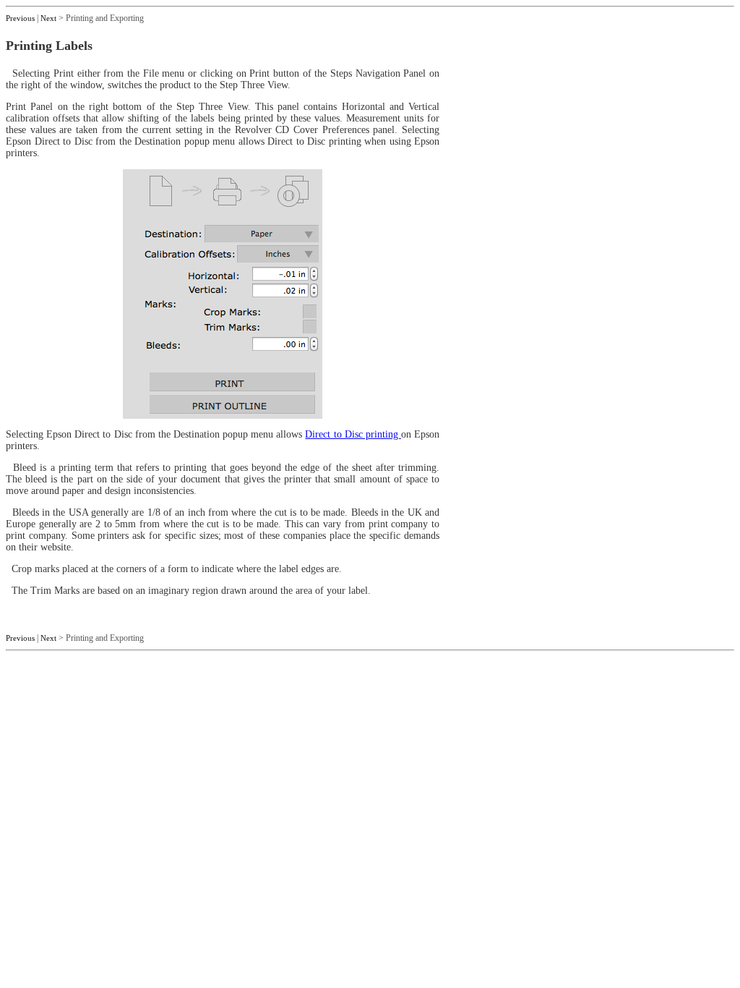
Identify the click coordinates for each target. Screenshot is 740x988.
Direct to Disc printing (353, 434)
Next (48, 18)
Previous (20, 18)
